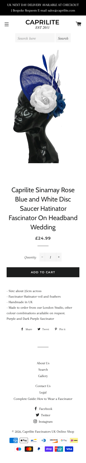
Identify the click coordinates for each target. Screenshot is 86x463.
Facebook (45, 409)
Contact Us (43, 386)
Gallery (43, 376)
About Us (43, 363)
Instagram (45, 422)
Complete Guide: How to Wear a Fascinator (43, 399)
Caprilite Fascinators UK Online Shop (48, 432)
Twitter (45, 415)
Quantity (30, 257)
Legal (43, 392)
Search (43, 370)
